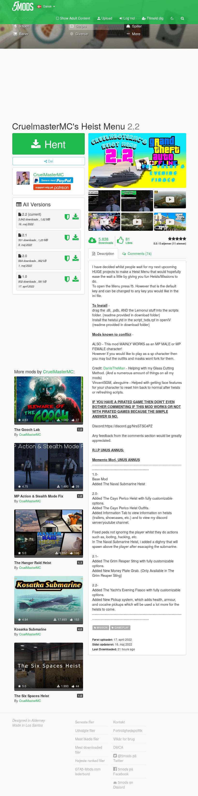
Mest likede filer (87, 738)
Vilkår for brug (124, 738)
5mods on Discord (123, 784)
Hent (54, 143)
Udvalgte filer (85, 730)
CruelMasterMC (48, 174)
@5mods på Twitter (124, 758)
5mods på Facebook (123, 771)
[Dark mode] (172, 18)
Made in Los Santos (27, 725)
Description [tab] (104, 253)
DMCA (118, 747)
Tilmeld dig (154, 18)
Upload (106, 18)
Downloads (106, 242)
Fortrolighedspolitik (127, 730)
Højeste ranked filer (90, 760)
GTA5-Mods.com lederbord (88, 771)
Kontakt (119, 722)
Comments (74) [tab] (139, 253)
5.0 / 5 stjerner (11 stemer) (170, 243)
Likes (129, 242)
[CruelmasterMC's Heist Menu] (137, 160)
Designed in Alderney (28, 720)
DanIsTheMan (114, 368)
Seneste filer (84, 722)
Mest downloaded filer (88, 750)
